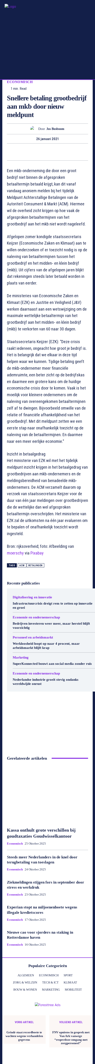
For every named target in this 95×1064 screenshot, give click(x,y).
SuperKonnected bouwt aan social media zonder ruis (52, 663)
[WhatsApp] (42, 151)
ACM (22, 565)
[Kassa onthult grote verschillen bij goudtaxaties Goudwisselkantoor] (47, 794)
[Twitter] (20, 151)
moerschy (15, 553)
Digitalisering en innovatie (32, 597)
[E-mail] (63, 151)
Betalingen (35, 565)
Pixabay (37, 553)
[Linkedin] (52, 151)
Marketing (21, 657)
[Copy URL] (73, 151)
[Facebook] (10, 151)
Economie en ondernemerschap (36, 617)
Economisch (20, 82)
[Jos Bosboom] (34, 129)
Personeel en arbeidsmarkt (33, 637)
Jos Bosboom (55, 129)
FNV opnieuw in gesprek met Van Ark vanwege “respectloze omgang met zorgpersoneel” (70, 1038)
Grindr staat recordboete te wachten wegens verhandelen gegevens (24, 1036)
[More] (84, 151)
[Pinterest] (31, 151)
